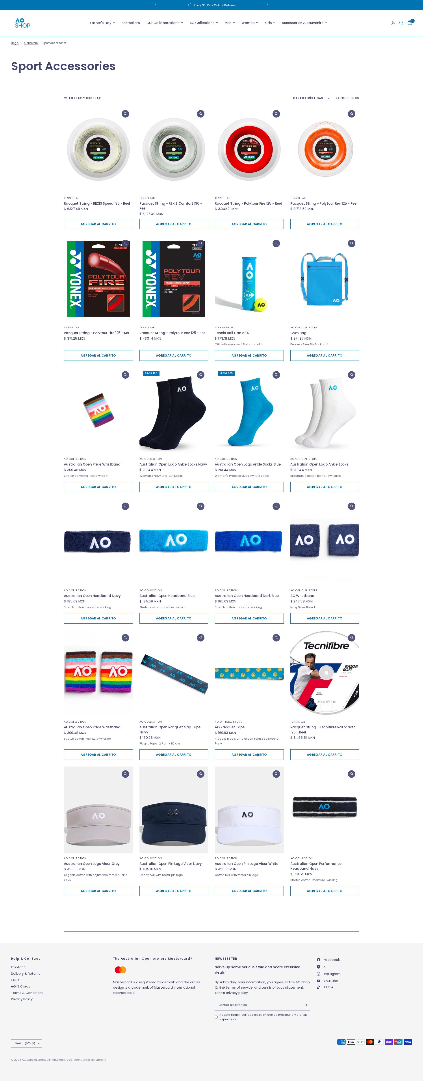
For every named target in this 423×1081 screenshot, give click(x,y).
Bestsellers (130, 23)
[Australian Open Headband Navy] (98, 542)
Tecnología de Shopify (90, 1060)
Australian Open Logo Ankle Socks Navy (173, 464)
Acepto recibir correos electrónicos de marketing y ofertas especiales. (263, 1017)
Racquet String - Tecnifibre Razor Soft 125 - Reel (322, 730)
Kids (268, 23)
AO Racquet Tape (230, 727)
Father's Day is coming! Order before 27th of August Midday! (218, 5)
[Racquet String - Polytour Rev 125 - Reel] (324, 149)
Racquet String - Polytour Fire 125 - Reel (248, 203)
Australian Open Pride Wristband (92, 464)
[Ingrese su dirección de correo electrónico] (305, 1005)
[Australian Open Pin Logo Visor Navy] (173, 810)
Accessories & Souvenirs (302, 23)
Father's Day (100, 23)
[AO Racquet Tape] (249, 673)
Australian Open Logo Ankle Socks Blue (248, 464)
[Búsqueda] (401, 23)
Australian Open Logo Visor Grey (92, 863)
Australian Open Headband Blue (167, 595)
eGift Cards (20, 986)
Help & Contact (25, 958)
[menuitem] (102, 23)
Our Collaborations (163, 23)
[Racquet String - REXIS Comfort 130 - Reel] (173, 149)
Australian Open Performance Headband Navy (315, 866)
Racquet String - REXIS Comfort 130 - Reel (170, 206)
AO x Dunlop (224, 327)
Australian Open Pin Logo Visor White (246, 863)
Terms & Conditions (27, 992)
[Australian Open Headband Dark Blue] (249, 542)
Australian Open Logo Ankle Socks (319, 464)
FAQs (15, 980)
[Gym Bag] (324, 279)
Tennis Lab (71, 198)
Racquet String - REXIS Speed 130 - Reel (97, 203)
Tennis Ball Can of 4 (232, 333)
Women (248, 23)
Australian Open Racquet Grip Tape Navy (169, 730)
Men (228, 23)
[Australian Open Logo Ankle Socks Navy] (173, 410)
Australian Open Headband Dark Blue (247, 595)
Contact (18, 967)
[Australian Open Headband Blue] (173, 542)
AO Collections (202, 23)
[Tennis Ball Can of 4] (249, 279)
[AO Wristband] (324, 542)
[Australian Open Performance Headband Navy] (324, 810)
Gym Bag (298, 333)
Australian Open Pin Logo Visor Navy (170, 863)
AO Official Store (304, 327)
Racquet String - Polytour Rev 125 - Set (172, 333)
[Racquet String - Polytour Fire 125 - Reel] (249, 149)
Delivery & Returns (25, 973)
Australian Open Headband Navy (92, 595)
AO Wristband (302, 595)
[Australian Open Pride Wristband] (98, 410)
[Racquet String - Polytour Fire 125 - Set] (98, 279)
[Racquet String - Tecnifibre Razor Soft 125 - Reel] (324, 673)
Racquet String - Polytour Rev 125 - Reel (323, 203)
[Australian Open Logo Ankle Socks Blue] (249, 410)
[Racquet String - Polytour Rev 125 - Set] (173, 279)
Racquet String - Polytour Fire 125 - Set (97, 333)
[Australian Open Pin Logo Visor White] (249, 810)
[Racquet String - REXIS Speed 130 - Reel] (98, 149)
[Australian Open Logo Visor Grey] (98, 810)
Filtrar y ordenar (85, 98)
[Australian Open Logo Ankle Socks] (324, 410)
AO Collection (75, 459)
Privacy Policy (22, 999)
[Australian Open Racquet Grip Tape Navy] (173, 673)
